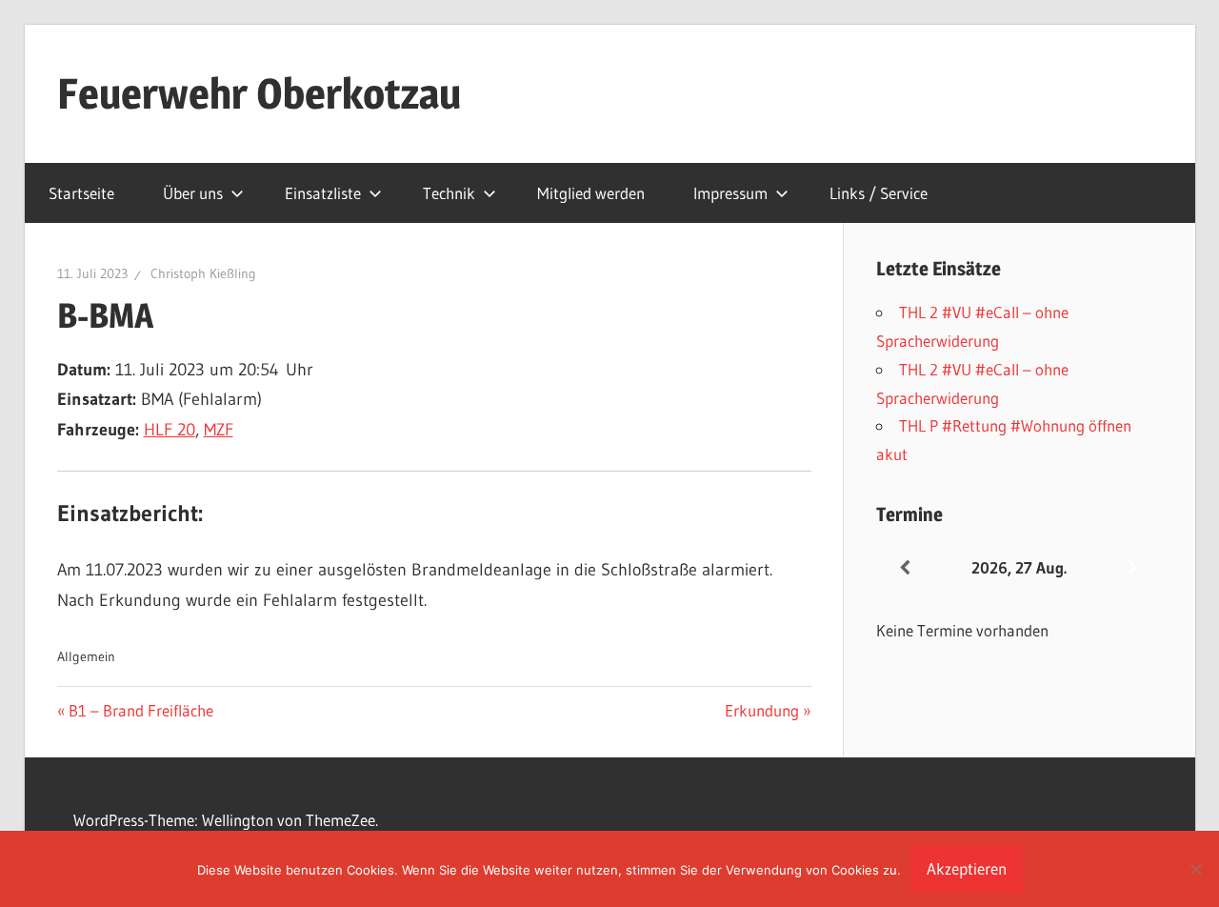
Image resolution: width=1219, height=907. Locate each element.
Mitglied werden (591, 193)
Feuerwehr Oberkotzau (259, 93)
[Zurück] (904, 568)
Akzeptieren (967, 868)
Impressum (730, 193)
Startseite (81, 193)
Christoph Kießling (203, 273)
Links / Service (878, 193)
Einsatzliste (323, 193)
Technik (449, 193)
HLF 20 (169, 429)
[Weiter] (1133, 568)
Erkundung (762, 710)
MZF (218, 429)
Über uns (193, 193)
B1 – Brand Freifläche (140, 710)
